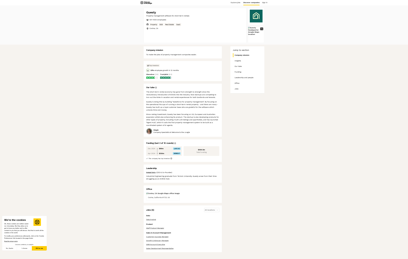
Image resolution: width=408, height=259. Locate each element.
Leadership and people (244, 78)
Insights (238, 61)
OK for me (39, 248)
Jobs (236, 89)
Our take (238, 66)
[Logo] (146, 2)
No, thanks (9, 248)
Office (237, 83)
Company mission (242, 55)
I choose (24, 248)
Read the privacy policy (11, 241)
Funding (238, 72)
